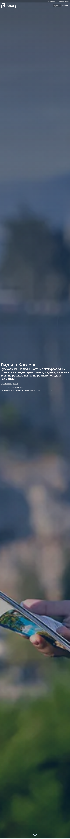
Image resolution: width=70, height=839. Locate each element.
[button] (26, 387)
